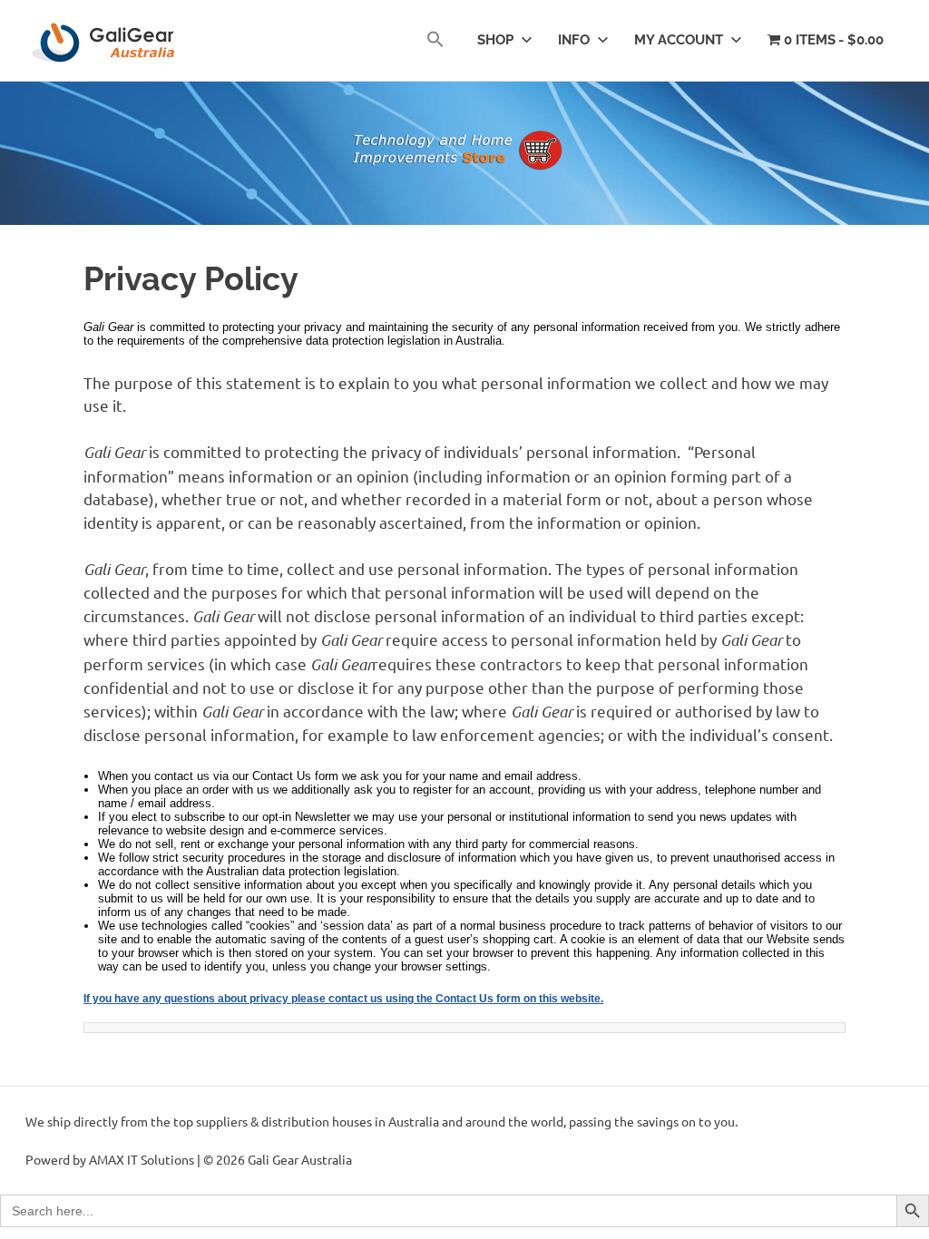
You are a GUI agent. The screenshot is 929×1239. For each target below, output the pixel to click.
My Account (678, 40)
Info (574, 40)
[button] (435, 40)
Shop (495, 40)
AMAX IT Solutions (141, 1159)
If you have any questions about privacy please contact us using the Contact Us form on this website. (343, 998)
